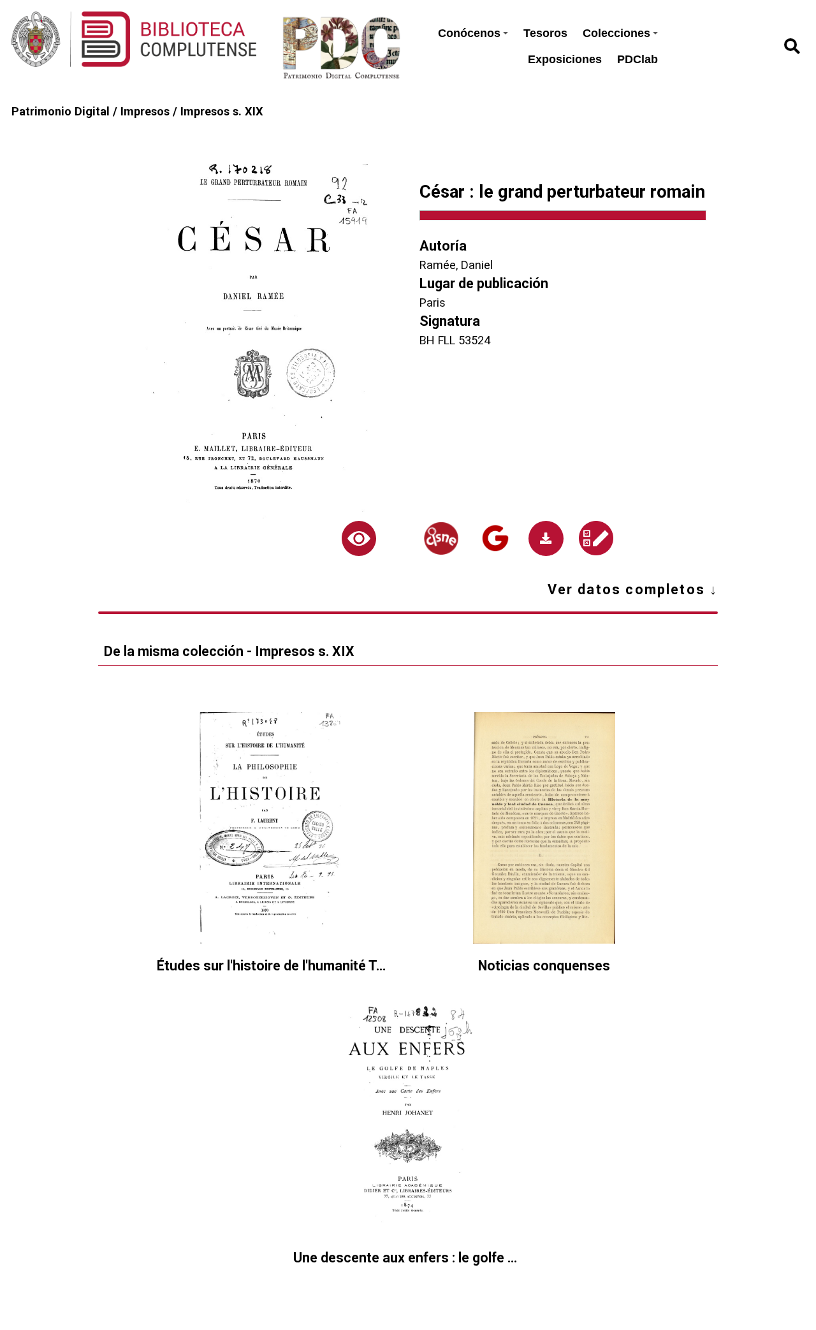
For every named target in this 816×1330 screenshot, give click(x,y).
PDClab (637, 59)
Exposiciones (565, 59)
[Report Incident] (596, 538)
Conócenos (469, 33)
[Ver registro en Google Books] (495, 538)
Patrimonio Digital (60, 111)
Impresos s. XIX (221, 111)
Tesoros (545, 33)
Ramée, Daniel (456, 265)
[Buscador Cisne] (440, 538)
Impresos (145, 111)
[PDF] (546, 538)
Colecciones (616, 33)
